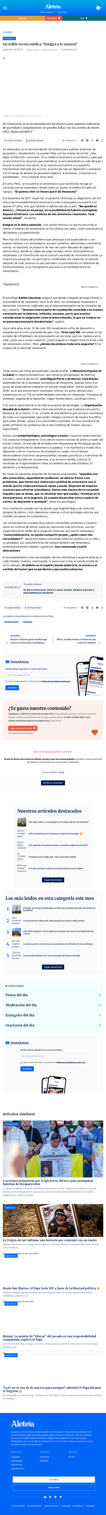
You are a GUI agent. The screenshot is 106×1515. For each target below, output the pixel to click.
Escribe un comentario (53, 782)
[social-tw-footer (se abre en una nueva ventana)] (55, 1497)
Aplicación (44, 1461)
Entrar (61, 772)
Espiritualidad (16, 1461)
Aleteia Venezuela (50, 49)
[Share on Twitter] (92, 140)
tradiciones (10, 1207)
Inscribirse (12, 687)
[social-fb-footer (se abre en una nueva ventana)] (50, 1497)
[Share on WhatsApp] (102, 140)
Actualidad (7, 32)
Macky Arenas (33, 49)
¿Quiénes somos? (51, 1506)
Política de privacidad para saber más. (56, 681)
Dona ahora (52, 18)
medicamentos (11, 622)
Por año (71, 1457)
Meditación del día (21, 1005)
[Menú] (20, 8)
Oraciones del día (20, 1025)
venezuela (27, 622)
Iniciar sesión (53, 1487)
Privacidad (90, 1506)
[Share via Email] (97, 140)
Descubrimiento (18, 1468)
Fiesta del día (17, 995)
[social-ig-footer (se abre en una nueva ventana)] (61, 1497)
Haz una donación (34, 1506)
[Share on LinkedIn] (87, 140)
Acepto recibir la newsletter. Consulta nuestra (39, 681)
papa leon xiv (11, 1256)
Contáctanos (78, 1506)
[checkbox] (6, 681)
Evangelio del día (20, 1015)
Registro (22, 18)
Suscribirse (54, 1479)
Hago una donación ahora (21, 728)
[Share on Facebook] (82, 140)
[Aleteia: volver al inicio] (53, 6)
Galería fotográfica (89, 287)
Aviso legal (65, 1506)
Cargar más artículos (53, 880)
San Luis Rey (62, 12)
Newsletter (44, 1457)
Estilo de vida (16, 1464)
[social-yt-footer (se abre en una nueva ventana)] (45, 1497)
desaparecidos (12, 1124)
